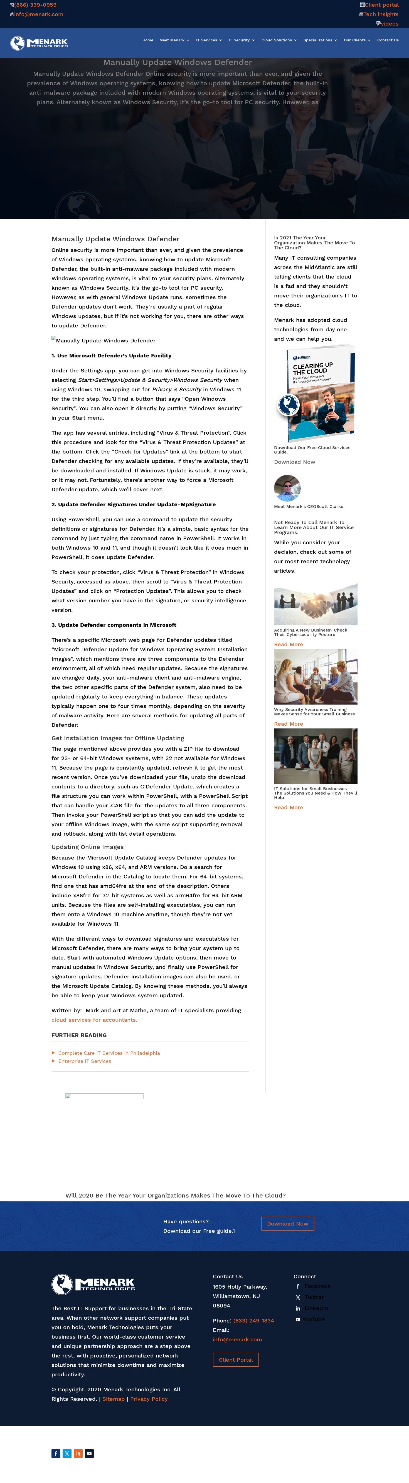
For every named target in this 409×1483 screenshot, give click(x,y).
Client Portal (236, 1359)
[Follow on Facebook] (298, 1286)
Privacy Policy (149, 1399)
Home (147, 40)
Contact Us (388, 40)
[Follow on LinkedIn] (298, 1308)
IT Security (239, 40)
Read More (288, 644)
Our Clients (355, 40)
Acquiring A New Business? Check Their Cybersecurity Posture (310, 632)
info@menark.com (38, 14)
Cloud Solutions (277, 40)
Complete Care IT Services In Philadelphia (109, 1053)
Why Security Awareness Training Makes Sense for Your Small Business (314, 712)
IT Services (206, 40)
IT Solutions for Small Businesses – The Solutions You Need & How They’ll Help (315, 793)
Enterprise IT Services (84, 1061)
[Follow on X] (298, 1297)
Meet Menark (171, 40)
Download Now (294, 462)
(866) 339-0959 (35, 4)
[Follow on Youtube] (298, 1319)
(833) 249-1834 (253, 1320)
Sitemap (113, 1399)
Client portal (382, 4)
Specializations (318, 40)
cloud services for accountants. (94, 1019)
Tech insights (381, 14)
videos (390, 23)
